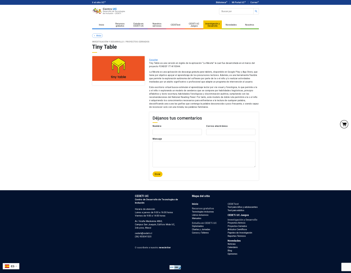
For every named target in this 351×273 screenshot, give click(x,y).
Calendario (233, 247)
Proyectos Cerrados (237, 226)
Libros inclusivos (200, 215)
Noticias (232, 244)
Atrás (97, 35)
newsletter (165, 247)
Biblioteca (221, 2)
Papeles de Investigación (240, 232)
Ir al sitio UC (98, 2)
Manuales (196, 218)
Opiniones (232, 254)
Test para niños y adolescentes (243, 207)
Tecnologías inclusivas (203, 211)
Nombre (157, 126)
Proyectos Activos (236, 223)
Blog (230, 250)
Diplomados (198, 226)
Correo (253, 2)
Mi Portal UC (238, 2)
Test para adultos (236, 210)
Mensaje (157, 139)
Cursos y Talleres (200, 232)
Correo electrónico (217, 126)
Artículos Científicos (237, 229)
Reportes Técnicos (237, 236)
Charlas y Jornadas (201, 229)
